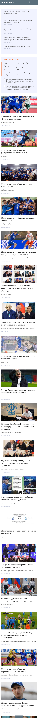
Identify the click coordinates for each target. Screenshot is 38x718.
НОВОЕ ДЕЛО (7, 2)
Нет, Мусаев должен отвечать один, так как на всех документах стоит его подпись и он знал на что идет (20, 87)
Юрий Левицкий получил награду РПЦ (17, 46)
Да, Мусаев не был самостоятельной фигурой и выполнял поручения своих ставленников (19, 80)
